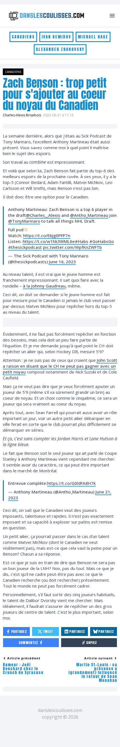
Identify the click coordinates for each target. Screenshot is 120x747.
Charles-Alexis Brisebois (22, 115)
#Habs (81, 241)
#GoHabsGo (101, 241)
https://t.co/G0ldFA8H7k (71, 483)
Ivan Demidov (56, 37)
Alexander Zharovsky (60, 49)
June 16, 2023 (62, 261)
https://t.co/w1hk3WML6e (49, 241)
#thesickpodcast (25, 247)
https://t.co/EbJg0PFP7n (46, 235)
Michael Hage (93, 37)
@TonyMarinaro (24, 221)
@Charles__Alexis (43, 215)
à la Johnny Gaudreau (44, 286)
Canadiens (23, 37)
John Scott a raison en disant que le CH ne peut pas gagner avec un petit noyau (60, 366)
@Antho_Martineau (89, 215)
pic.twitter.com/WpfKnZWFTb (72, 247)
